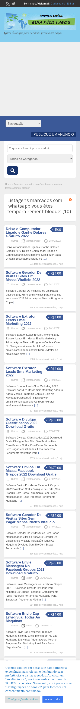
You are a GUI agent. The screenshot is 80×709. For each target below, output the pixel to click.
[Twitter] (13, 3)
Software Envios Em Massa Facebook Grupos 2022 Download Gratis (31, 470)
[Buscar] (12, 170)
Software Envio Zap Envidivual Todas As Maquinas (23, 617)
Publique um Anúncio (53, 134)
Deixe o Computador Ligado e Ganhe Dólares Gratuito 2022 (26, 232)
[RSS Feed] (7, 3)
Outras (14, 240)
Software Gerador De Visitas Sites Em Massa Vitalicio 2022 (23, 276)
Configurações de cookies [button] (23, 699)
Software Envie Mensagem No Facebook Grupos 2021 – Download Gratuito (26, 567)
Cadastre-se (58, 3)
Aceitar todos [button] (52, 699)
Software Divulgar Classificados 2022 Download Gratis (21, 423)
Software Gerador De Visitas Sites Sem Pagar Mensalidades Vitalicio (30, 518)
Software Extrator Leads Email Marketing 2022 (21, 320)
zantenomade (33, 240)
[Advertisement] (40, 79)
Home (8, 184)
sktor (29, 578)
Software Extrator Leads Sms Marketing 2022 (24, 371)
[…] (45, 258)
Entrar (70, 3)
